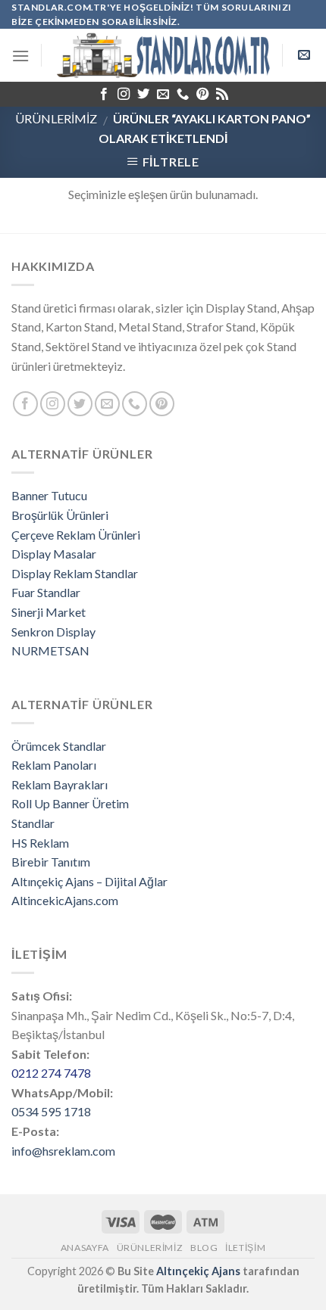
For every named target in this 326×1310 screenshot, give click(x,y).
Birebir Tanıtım (50, 861)
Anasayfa (85, 1247)
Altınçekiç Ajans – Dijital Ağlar (89, 881)
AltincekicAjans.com (64, 900)
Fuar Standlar (45, 592)
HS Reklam (40, 842)
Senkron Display (53, 631)
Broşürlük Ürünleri (59, 515)
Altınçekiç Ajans (198, 1271)
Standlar (33, 823)
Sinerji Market (48, 612)
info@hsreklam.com (63, 1151)
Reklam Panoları (53, 765)
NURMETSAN (50, 650)
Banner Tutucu (49, 495)
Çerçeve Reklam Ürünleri (75, 534)
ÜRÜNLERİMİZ (56, 118)
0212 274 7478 (51, 1073)
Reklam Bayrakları (59, 784)
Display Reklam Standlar (74, 573)
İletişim (245, 1247)
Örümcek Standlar (58, 746)
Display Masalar (53, 553)
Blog (204, 1247)
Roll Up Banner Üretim (70, 803)
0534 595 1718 (51, 1111)
